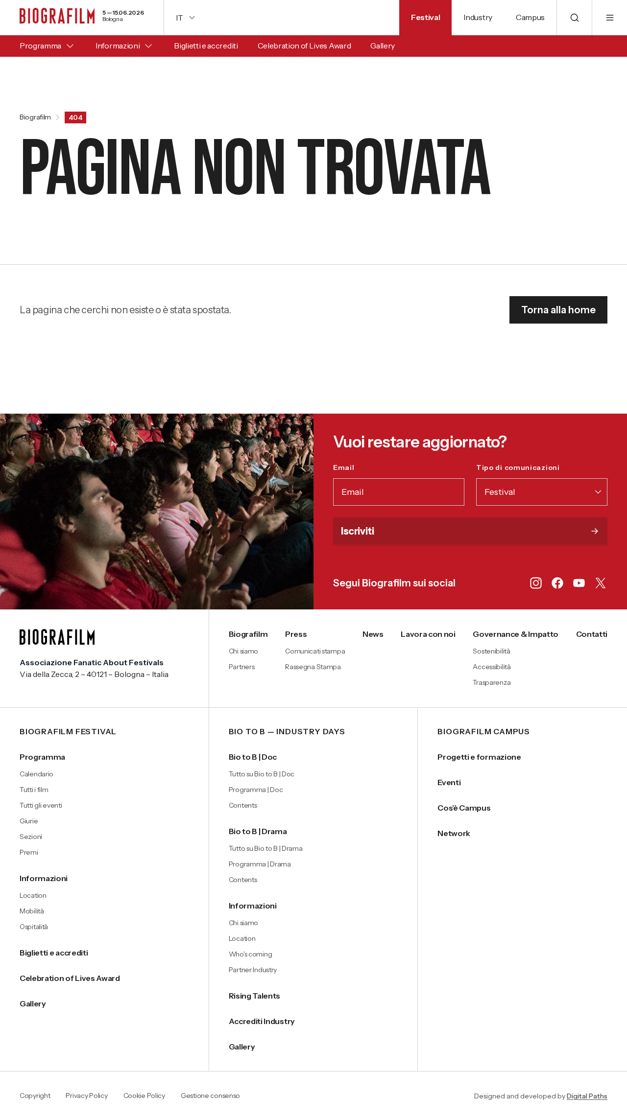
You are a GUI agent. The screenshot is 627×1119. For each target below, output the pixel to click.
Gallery (382, 45)
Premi (29, 852)
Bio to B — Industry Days (287, 731)
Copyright (35, 1096)
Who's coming (250, 954)
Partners (242, 666)
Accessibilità (491, 666)
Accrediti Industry (262, 1021)
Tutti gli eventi (41, 805)
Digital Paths (587, 1096)
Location (33, 895)
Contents (243, 805)
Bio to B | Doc (253, 757)
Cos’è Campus (463, 808)
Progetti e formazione (479, 757)
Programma (40, 45)
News (373, 634)
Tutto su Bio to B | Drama (266, 848)
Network (453, 833)
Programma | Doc (256, 789)
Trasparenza (491, 682)
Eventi (448, 782)
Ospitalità (34, 926)
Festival (425, 17)
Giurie (29, 820)
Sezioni (31, 836)
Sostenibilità (491, 651)
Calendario (36, 773)
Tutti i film (34, 789)
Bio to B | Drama (258, 831)
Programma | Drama (260, 864)
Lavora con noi (428, 634)
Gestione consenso (210, 1096)
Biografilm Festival (68, 731)
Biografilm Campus (483, 731)
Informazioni (118, 45)
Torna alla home (558, 310)
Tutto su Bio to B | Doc (262, 773)
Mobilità (32, 911)
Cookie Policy (144, 1096)
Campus (530, 17)
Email (365, 467)
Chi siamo (243, 651)
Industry (477, 17)
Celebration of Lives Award (304, 45)
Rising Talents (255, 996)
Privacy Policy (86, 1096)
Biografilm (35, 117)
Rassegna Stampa (313, 666)
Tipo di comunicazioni (539, 467)
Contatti (591, 634)
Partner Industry (253, 969)
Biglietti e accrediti (206, 45)
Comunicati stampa (315, 651)
